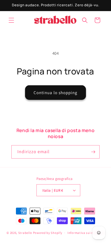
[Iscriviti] (93, 152)
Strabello (25, 233)
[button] (11, 20)
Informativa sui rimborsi (85, 233)
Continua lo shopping (55, 92)
